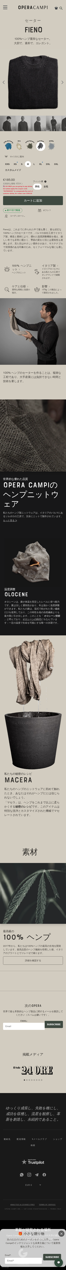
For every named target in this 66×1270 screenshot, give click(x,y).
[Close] (61, 1234)
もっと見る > (10, 520)
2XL (48, 164)
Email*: (8, 1255)
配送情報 (21, 1139)
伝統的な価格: (13, 183)
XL (40, 164)
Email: (23, 1020)
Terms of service (47, 1205)
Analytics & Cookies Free (22, 1205)
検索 (33, 1145)
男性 (37, 186)
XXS (7, 164)
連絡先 (7, 1139)
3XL (56, 164)
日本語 (5, 1267)
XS (15, 164)
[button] (4, 82)
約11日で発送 (13, 210)
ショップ (57, 1139)
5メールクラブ (39, 1139)
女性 (46, 186)
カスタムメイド (13, 170)
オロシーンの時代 (32, 619)
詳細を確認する (33, 961)
